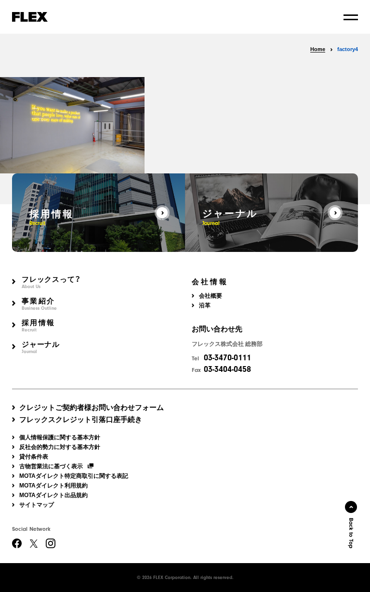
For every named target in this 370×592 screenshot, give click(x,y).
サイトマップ (36, 504)
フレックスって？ (51, 282)
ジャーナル (41, 348)
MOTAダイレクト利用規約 (53, 485)
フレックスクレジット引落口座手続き (80, 419)
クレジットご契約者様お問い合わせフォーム (91, 407)
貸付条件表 (33, 456)
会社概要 (210, 295)
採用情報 (38, 326)
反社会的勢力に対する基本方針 (59, 447)
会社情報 (210, 282)
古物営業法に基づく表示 (51, 466)
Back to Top (351, 533)
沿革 (205, 305)
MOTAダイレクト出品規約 (53, 495)
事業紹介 (39, 304)
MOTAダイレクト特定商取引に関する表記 (73, 476)
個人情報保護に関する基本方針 (59, 437)
